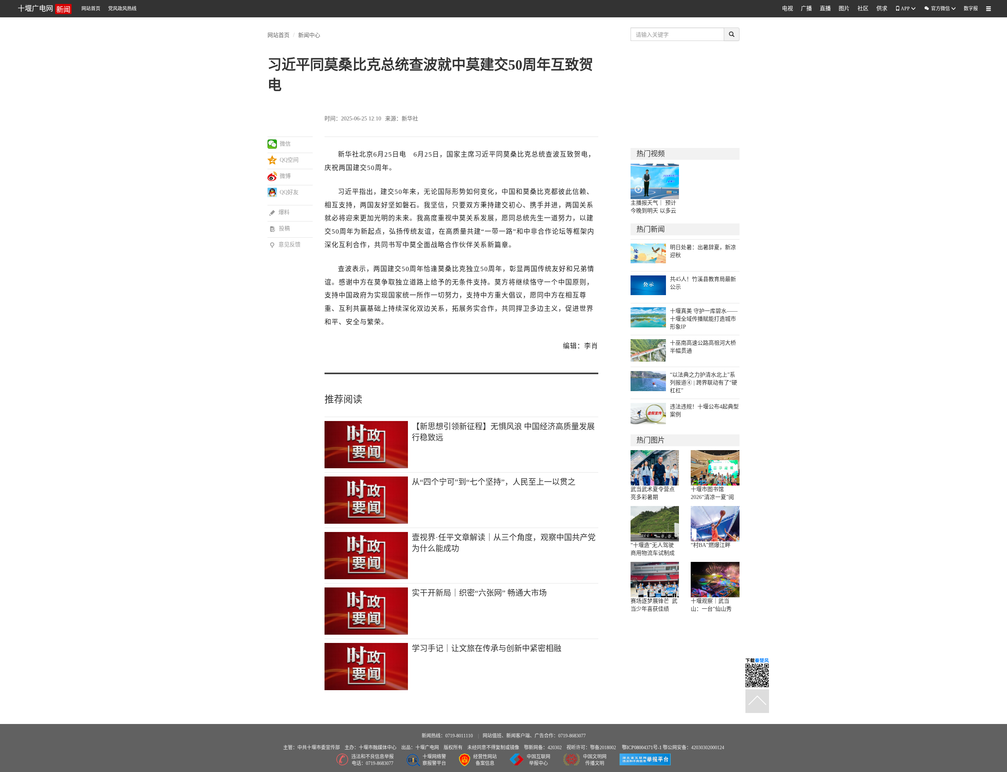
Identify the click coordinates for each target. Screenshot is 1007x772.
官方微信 (937, 8)
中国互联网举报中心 (538, 760)
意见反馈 (285, 244)
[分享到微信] (272, 144)
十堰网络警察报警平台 (434, 760)
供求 (881, 8)
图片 (844, 8)
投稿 (279, 228)
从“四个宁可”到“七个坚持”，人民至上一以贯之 (493, 482)
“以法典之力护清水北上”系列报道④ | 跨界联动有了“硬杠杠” (703, 382)
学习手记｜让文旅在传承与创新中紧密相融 (486, 648)
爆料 (279, 212)
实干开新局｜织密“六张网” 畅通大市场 (479, 593)
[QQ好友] (272, 192)
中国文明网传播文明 (595, 760)
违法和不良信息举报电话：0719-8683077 (372, 760)
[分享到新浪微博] (272, 176)
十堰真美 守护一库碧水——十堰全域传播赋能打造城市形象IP (704, 319)
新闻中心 (309, 35)
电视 (787, 8)
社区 (863, 8)
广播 (806, 8)
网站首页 (90, 8)
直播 (825, 8)
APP (905, 8)
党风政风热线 (122, 8)
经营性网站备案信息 (485, 760)
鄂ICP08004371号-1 (642, 747)
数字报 (971, 8)
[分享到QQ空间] (272, 160)
